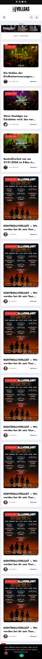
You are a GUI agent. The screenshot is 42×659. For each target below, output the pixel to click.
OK (22, 655)
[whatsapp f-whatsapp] (25, 2)
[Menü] (4, 17)
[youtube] (22, 2)
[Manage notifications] (6, 653)
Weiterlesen (33, 81)
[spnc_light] (36, 17)
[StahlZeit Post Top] (21, 29)
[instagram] (20, 2)
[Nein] (39, 651)
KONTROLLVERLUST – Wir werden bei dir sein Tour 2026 (20, 227)
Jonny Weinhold (13, 81)
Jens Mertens (13, 234)
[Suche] (31, 17)
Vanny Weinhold (14, 124)
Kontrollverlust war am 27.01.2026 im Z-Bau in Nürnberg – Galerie (18, 160)
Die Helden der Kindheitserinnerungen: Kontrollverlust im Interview (20, 74)
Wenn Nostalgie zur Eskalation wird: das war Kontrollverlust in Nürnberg (20, 117)
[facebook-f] (17, 2)
